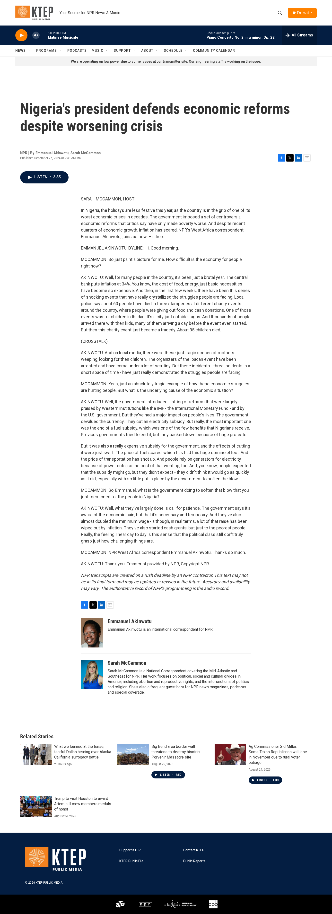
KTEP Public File (131, 861)
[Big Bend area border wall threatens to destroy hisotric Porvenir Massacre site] (133, 754)
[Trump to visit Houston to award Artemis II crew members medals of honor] (36, 806)
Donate (304, 12)
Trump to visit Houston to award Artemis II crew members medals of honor (82, 803)
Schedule (173, 50)
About (147, 50)
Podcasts (77, 50)
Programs (46, 50)
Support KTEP (130, 850)
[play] (21, 35)
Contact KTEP (193, 850)
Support (122, 50)
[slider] (43, 35)
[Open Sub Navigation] (29, 50)
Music (97, 50)
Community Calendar (214, 50)
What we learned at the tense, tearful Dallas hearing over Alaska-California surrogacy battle (83, 751)
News (20, 50)
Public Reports (194, 861)
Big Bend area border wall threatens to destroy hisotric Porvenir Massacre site (175, 751)
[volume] (36, 35)
